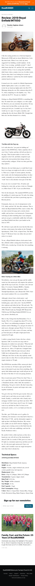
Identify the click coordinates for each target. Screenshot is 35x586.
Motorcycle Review (7, 14)
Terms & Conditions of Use (18, 577)
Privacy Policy (24, 575)
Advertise (22, 573)
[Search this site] (29, 8)
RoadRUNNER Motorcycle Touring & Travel (15, 570)
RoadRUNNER (7, 8)
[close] (33, 3)
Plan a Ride (29, 573)
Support (16, 573)
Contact (6, 573)
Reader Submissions (14, 575)
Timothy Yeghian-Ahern (15, 25)
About (10, 573)
